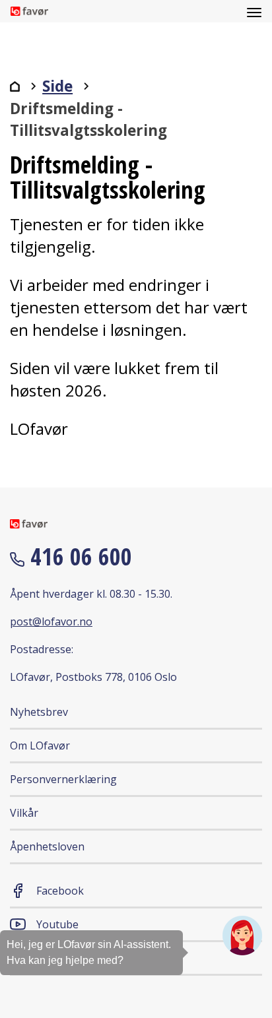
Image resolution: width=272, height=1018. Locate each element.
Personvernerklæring (63, 779)
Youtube (57, 924)
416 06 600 (78, 556)
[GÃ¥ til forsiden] (15, 86)
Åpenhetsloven (47, 846)
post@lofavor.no (51, 621)
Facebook (60, 890)
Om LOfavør (40, 745)
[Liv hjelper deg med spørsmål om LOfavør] (242, 935)
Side (57, 86)
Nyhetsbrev (39, 712)
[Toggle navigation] (254, 11)
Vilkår (24, 813)
